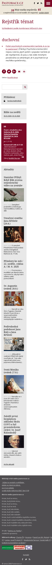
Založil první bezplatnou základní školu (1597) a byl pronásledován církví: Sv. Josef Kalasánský (12, 424)
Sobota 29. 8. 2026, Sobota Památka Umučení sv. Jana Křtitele (11, 135)
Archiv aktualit (9, 464)
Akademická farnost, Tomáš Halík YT (37, 540)
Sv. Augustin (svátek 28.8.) (11, 287)
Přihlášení (9, 97)
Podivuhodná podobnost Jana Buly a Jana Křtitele (12, 330)
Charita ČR (20, 537)
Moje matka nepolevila (26, 9)
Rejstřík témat (12, 77)
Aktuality (9, 169)
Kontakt (26, 555)
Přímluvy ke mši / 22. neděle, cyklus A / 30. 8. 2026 (13, 263)
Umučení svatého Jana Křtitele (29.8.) (13, 221)
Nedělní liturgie (14, 158)
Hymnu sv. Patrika (14, 531)
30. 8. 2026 (7, 116)
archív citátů (44, 13)
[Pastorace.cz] (12, 4)
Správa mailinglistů (14, 101)
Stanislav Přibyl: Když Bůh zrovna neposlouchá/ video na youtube (13, 181)
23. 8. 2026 (16, 116)
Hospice (28, 537)
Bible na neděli (12, 112)
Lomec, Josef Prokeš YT (13, 540)
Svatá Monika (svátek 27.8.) (11, 371)
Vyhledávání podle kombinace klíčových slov (22, 28)
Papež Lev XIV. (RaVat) (41, 537)
